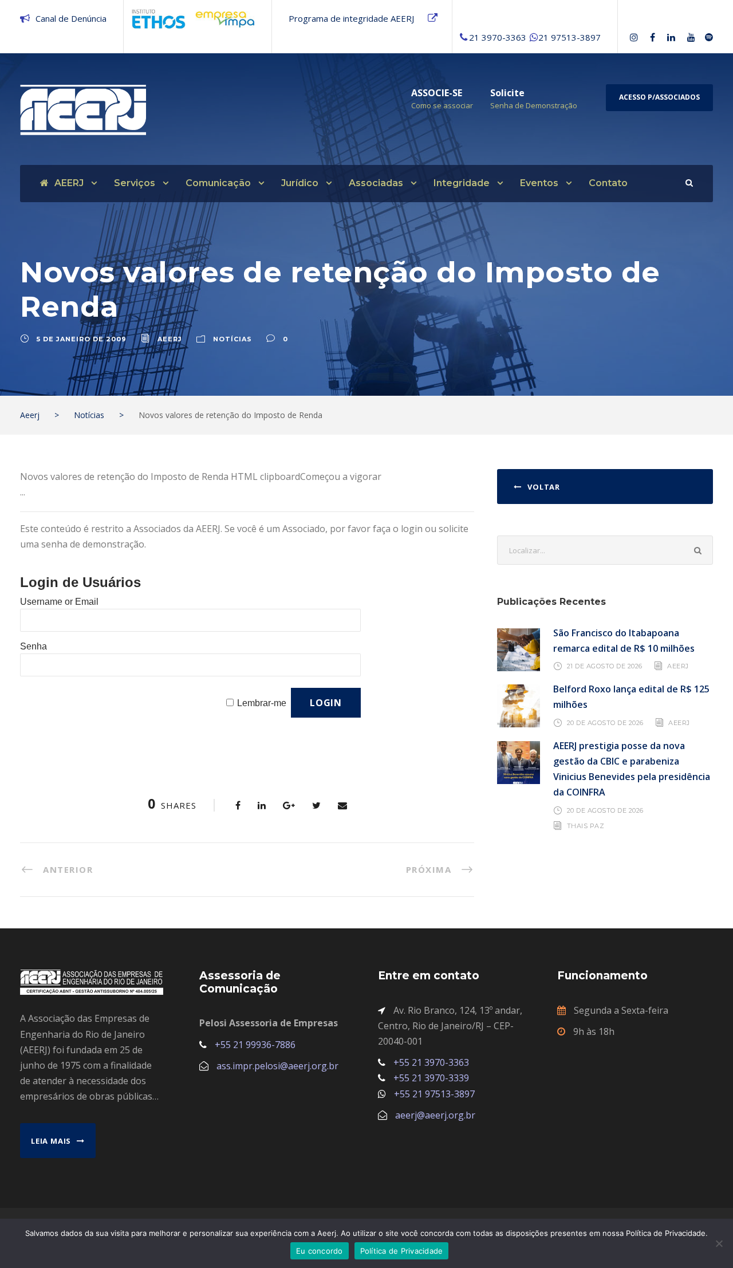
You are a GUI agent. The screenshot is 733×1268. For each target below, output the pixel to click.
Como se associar (442, 105)
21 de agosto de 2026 (605, 666)
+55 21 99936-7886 (255, 1044)
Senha (33, 646)
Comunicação (218, 183)
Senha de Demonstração (533, 105)
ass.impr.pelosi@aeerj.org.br (277, 1066)
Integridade (462, 183)
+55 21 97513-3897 (434, 1094)
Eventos (539, 183)
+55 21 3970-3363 (431, 1062)
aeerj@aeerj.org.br (435, 1115)
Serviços (134, 183)
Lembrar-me (261, 703)
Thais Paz (586, 826)
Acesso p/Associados (659, 97)
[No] (718, 1243)
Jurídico (299, 183)
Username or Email (59, 602)
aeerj (169, 339)
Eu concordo (319, 1250)
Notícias (232, 339)
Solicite (507, 92)
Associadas (376, 183)
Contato (608, 183)
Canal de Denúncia (71, 18)
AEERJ (69, 183)
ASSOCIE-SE (436, 92)
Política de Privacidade (401, 1250)
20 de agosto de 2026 (605, 722)
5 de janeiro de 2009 (82, 339)
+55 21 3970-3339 (431, 1078)
